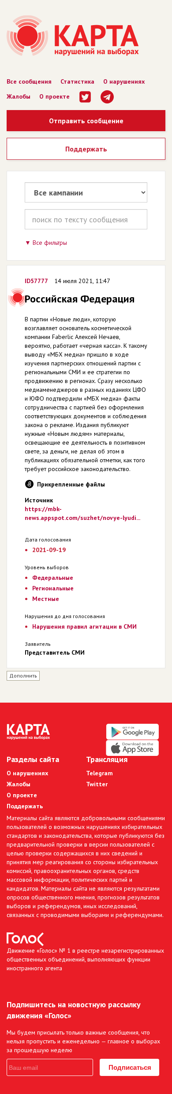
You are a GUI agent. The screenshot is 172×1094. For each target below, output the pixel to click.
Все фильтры (50, 243)
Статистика (77, 81)
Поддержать (86, 148)
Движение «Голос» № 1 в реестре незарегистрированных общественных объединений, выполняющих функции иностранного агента (85, 959)
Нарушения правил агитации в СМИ (84, 626)
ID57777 (36, 281)
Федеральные (52, 578)
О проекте (54, 96)
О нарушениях (124, 81)
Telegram (99, 773)
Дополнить (23, 675)
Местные (45, 599)
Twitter (97, 784)
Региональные (53, 588)
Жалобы (18, 96)
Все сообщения (29, 81)
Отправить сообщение (86, 120)
